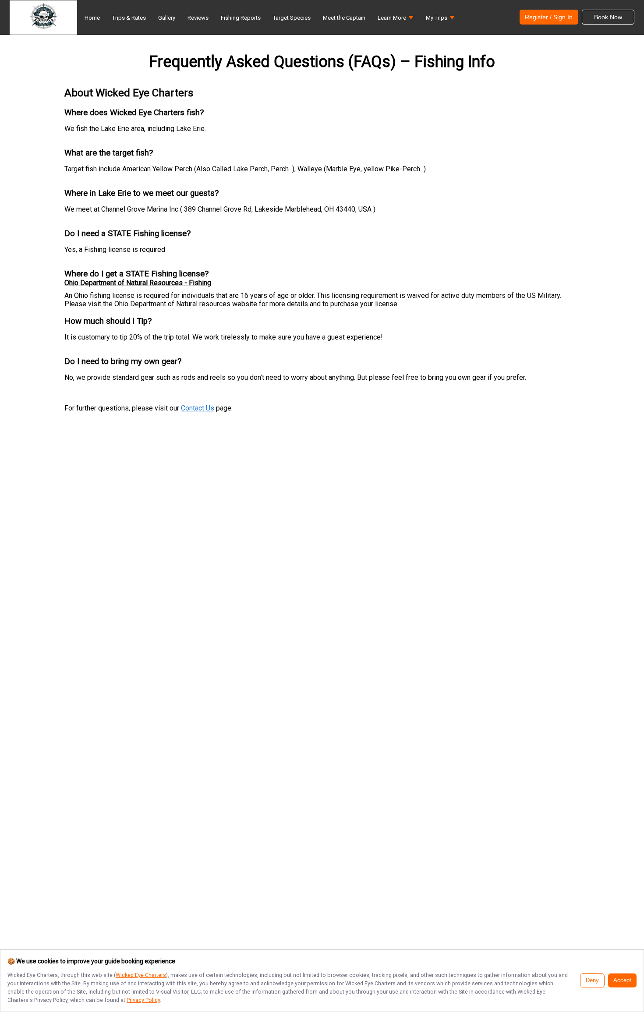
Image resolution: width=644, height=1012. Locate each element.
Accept (622, 980)
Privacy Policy (143, 1000)
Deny (592, 980)
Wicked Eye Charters (141, 975)
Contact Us (197, 408)
